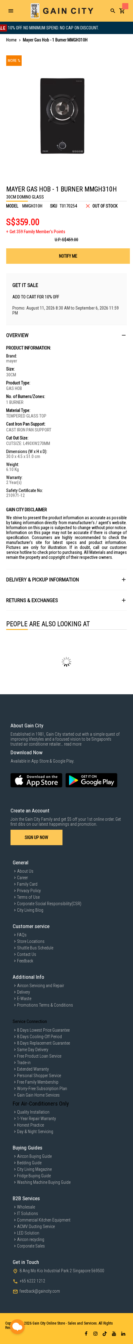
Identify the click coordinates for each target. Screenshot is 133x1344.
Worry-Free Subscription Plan (42, 1088)
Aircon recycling (30, 1239)
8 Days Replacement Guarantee (43, 1043)
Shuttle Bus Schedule (35, 947)
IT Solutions (27, 1213)
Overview (17, 335)
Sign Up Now (36, 837)
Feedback (25, 960)
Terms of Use (28, 897)
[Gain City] (61, 11)
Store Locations (31, 941)
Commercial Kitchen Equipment (44, 1220)
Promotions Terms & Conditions (45, 1005)
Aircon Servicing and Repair (40, 985)
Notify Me (68, 256)
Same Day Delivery (32, 1049)
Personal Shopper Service (39, 1075)
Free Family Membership (37, 1082)
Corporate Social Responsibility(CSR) (49, 903)
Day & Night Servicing (35, 1131)
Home (11, 39)
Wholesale (26, 1207)
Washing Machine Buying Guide (44, 1182)
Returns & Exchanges (32, 600)
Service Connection (30, 1021)
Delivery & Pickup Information (42, 579)
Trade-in (24, 1062)
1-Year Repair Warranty (36, 1118)
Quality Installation (33, 1112)
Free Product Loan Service (39, 1056)
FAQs (22, 934)
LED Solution (28, 1233)
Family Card (27, 884)
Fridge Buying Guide (34, 1175)
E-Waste (24, 998)
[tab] (66, 335)
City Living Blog (30, 910)
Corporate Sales (31, 1245)
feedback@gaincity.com (39, 1291)
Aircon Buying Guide (34, 1156)
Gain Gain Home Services (38, 1095)
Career (22, 877)
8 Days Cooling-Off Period (39, 1036)
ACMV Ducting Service (36, 1226)
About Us (25, 871)
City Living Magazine (34, 1169)
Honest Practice (30, 1125)
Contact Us (26, 954)
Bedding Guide (29, 1162)
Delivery (23, 992)
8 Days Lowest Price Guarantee (43, 1030)
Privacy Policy (29, 890)
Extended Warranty (33, 1069)
